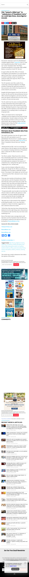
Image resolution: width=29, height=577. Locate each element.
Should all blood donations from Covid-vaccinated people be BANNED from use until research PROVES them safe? (16, 494)
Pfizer (12, 248)
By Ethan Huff (13, 436)
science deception (6, 249)
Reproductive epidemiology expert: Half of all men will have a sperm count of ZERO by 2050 (16, 518)
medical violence (5, 248)
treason (18, 249)
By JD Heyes (13, 484)
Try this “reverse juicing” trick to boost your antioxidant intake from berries (16, 529)
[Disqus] (14, 338)
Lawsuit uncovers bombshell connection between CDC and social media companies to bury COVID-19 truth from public (16, 482)
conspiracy (9, 244)
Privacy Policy (13, 566)
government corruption (17, 246)
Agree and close (15, 569)
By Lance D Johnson (14, 467)
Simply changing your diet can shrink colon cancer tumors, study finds (16, 470)
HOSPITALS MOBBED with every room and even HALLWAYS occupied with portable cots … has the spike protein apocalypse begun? (16, 458)
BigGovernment (20, 243)
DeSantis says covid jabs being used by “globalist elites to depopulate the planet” (16, 487)
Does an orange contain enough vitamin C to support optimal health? (16, 476)
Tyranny (23, 249)
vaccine (3, 251)
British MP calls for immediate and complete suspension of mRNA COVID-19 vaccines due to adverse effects (16, 440)
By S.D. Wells (13, 430)
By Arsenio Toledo (14, 443)
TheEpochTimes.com (6, 226)
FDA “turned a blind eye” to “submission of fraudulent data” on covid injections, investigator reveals (16, 535)
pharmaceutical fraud (19, 248)
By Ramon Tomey (14, 448)
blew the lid (22, 140)
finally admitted (21, 123)
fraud (9, 246)
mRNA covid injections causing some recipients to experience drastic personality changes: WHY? (16, 434)
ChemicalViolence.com (13, 221)
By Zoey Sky (13, 477)
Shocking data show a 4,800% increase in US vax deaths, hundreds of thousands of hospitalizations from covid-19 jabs (16, 464)
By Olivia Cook (13, 501)
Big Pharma (13, 243)
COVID (14, 244)
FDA (6, 246)
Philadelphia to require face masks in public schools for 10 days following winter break (16, 446)
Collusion (3, 244)
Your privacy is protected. (6, 268)
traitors (13, 249)
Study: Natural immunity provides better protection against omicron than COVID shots (16, 499)
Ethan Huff (10, 20)
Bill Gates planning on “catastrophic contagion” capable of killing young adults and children (16, 541)
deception (19, 244)
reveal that (17, 62)
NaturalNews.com (6, 229)
